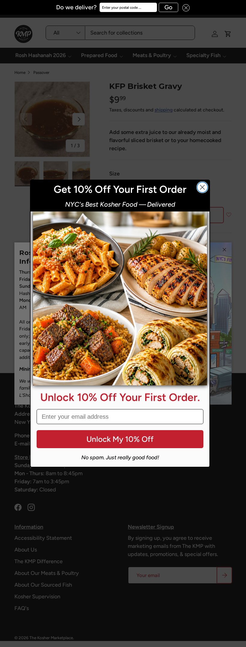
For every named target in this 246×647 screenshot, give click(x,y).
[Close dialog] (202, 187)
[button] (184, 7)
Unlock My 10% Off (120, 439)
